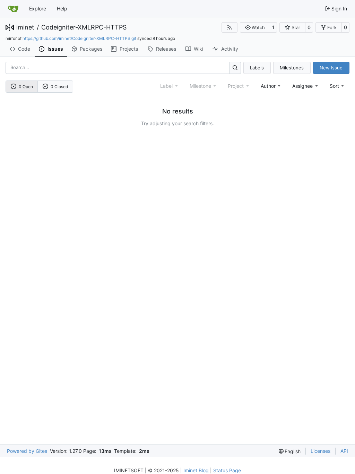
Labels (257, 67)
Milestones (292, 67)
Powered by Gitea (27, 451)
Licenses (320, 451)
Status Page (227, 470)
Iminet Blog (196, 470)
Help (62, 8)
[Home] (13, 8)
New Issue (331, 67)
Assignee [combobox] (302, 86)
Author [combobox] (268, 86)
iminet (25, 27)
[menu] (337, 86)
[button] (255, 27)
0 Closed (59, 86)
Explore (37, 8)
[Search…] (235, 68)
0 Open (26, 86)
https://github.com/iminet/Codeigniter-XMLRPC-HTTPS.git (79, 38)
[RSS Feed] (229, 27)
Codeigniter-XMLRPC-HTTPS (84, 27)
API (344, 451)
